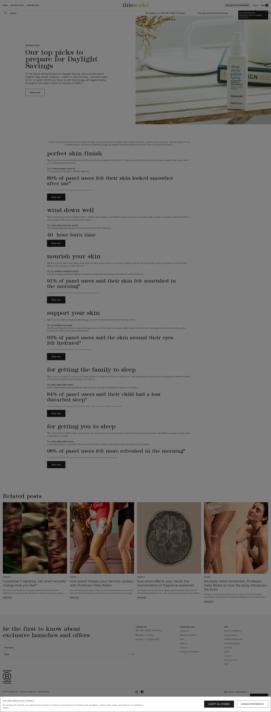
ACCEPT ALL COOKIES (219, 704)
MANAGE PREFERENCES (252, 704)
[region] (135, 704)
